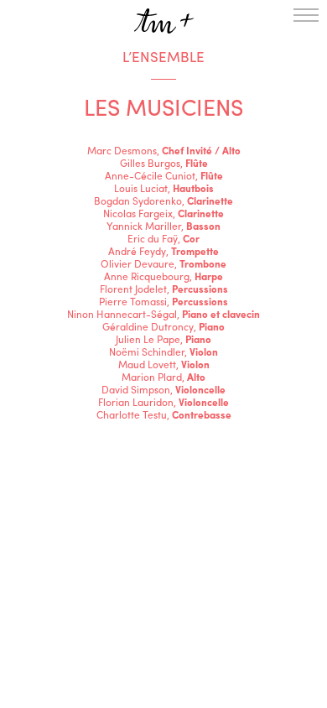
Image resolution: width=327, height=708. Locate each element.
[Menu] (306, 15)
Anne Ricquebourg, (163, 276)
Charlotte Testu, (163, 414)
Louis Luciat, (164, 187)
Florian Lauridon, (163, 401)
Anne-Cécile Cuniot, (164, 175)
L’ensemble (163, 56)
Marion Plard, (163, 376)
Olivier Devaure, (163, 263)
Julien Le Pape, (163, 338)
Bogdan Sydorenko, (163, 200)
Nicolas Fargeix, (163, 213)
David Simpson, (163, 389)
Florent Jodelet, (164, 288)
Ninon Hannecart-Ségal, (163, 313)
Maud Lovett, (164, 364)
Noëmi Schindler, (163, 351)
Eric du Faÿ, (163, 238)
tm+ (163, 21)
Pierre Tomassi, (163, 301)
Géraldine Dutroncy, (163, 326)
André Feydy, (163, 250)
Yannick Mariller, (163, 225)
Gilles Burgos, (164, 162)
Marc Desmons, (164, 150)
